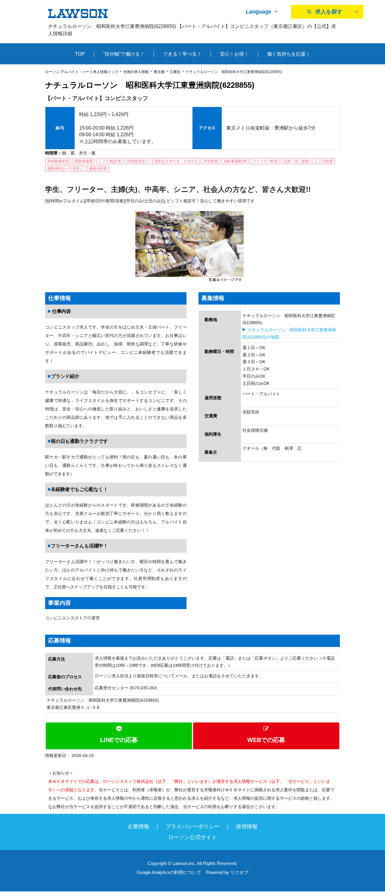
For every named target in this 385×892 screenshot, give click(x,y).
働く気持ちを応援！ (288, 54)
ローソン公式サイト (192, 837)
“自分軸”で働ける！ (124, 54)
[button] (192, 736)
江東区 (175, 72)
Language (258, 12)
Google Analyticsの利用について (169, 872)
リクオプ (239, 872)
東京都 (159, 72)
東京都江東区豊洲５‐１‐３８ (73, 707)
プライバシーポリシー (192, 826)
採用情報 (246, 826)
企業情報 (138, 826)
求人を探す (328, 12)
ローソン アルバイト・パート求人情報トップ (81, 72)
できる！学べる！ (182, 54)
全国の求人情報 (136, 72)
